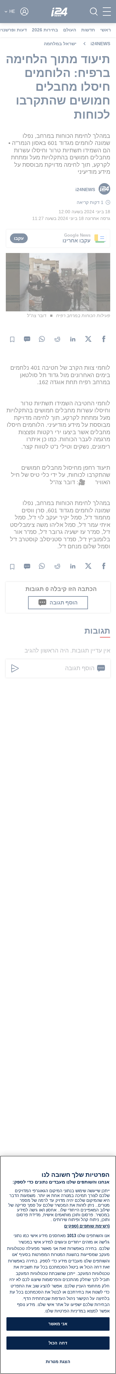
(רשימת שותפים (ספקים (87, 1226)
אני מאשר (57, 1323)
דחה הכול (58, 1343)
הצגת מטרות (58, 1361)
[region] (58, 1265)
